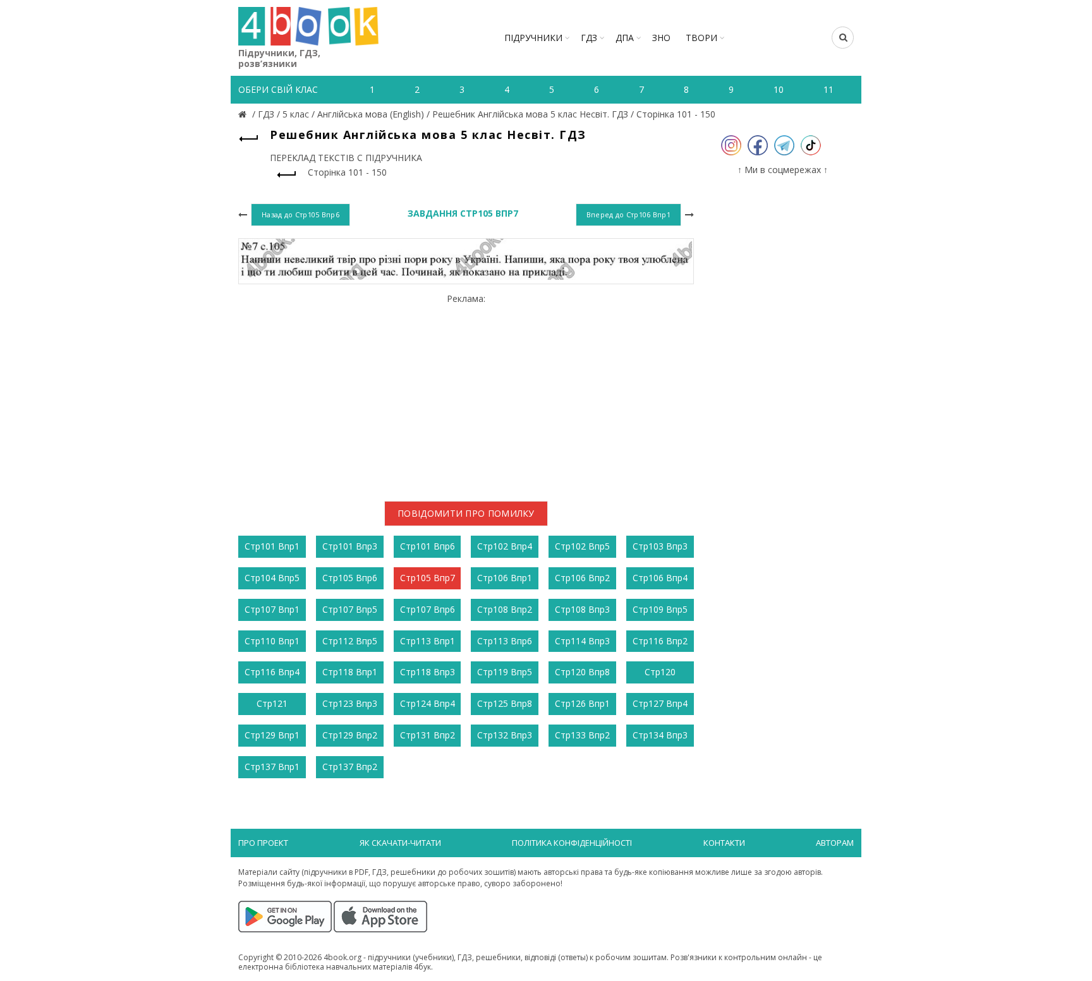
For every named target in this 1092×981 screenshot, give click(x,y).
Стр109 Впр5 (660, 609)
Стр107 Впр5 (349, 609)
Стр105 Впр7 (427, 578)
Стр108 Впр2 (504, 609)
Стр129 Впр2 (349, 735)
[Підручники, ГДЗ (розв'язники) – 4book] (244, 114)
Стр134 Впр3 (660, 735)
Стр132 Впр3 (504, 735)
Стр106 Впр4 (660, 578)
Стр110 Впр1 (272, 641)
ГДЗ (589, 38)
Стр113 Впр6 (504, 641)
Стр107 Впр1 (272, 609)
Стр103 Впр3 (660, 546)
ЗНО (661, 38)
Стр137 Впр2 (349, 767)
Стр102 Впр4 (504, 546)
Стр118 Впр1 (349, 672)
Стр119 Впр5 (504, 672)
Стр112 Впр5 (349, 641)
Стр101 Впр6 (427, 546)
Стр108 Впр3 (582, 609)
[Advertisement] (466, 392)
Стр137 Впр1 (272, 767)
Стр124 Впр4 (427, 703)
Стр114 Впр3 (582, 641)
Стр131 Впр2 (427, 735)
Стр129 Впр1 (272, 735)
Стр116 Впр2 (660, 641)
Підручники (533, 38)
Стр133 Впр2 (582, 735)
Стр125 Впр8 (504, 703)
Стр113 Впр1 (427, 641)
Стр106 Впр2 (582, 578)
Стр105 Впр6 (349, 578)
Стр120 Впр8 (582, 672)
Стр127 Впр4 (660, 703)
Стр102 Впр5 (582, 546)
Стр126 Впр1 (582, 703)
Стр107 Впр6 (427, 609)
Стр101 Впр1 (272, 546)
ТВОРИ (701, 38)
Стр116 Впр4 (272, 672)
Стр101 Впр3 (349, 546)
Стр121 (272, 703)
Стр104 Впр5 (272, 578)
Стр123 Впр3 (349, 703)
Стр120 (660, 672)
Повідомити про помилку (466, 513)
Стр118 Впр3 (427, 672)
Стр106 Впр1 (504, 578)
